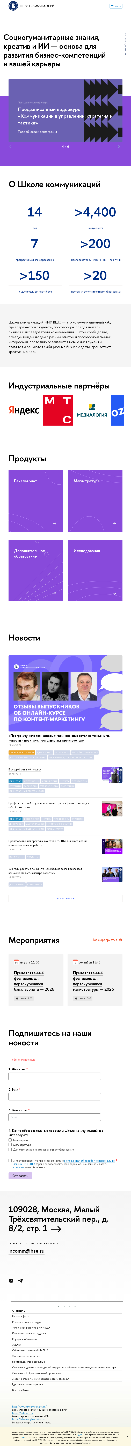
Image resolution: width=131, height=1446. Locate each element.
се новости (65, 898)
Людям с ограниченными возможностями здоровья (40, 1378)
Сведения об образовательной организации (36, 1373)
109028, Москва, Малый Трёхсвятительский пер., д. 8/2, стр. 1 (59, 1218)
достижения (32, 781)
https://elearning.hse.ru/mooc (28, 1419)
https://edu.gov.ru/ (22, 1413)
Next (119, 146)
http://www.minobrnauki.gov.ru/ (29, 1406)
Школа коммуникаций (37, 6)
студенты (15, 786)
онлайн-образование (85, 752)
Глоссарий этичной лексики (25, 769)
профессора (79, 781)
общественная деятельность (27, 791)
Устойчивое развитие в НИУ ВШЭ (31, 1327)
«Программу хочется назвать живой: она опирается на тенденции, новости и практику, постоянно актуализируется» (59, 738)
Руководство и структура (26, 1322)
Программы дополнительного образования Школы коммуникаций (71, 757)
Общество (15, 781)
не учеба (64, 781)
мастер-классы (35, 824)
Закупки (16, 1344)
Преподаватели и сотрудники (29, 1333)
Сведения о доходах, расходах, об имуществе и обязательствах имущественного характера (64, 1367)
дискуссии (30, 786)
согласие (18, 1167)
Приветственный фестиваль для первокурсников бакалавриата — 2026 (34, 981)
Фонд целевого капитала (26, 1356)
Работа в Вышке (20, 1390)
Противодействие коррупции (29, 1361)
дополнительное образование (28, 757)
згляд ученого (49, 786)
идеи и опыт (44, 752)
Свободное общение (21, 752)
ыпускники (62, 752)
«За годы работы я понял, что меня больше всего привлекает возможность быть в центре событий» (45, 871)
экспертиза (67, 786)
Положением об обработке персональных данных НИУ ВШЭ (64, 1162)
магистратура (55, 829)
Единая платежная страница (27, 1384)
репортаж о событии (59, 824)
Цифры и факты (21, 1316)
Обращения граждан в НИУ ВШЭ (30, 1350)
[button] (58, 1306)
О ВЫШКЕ (18, 1310)
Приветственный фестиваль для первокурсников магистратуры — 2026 (93, 981)
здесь (80, 1434)
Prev (10, 146)
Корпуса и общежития (24, 1339)
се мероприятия (104, 940)
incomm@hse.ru (27, 1250)
